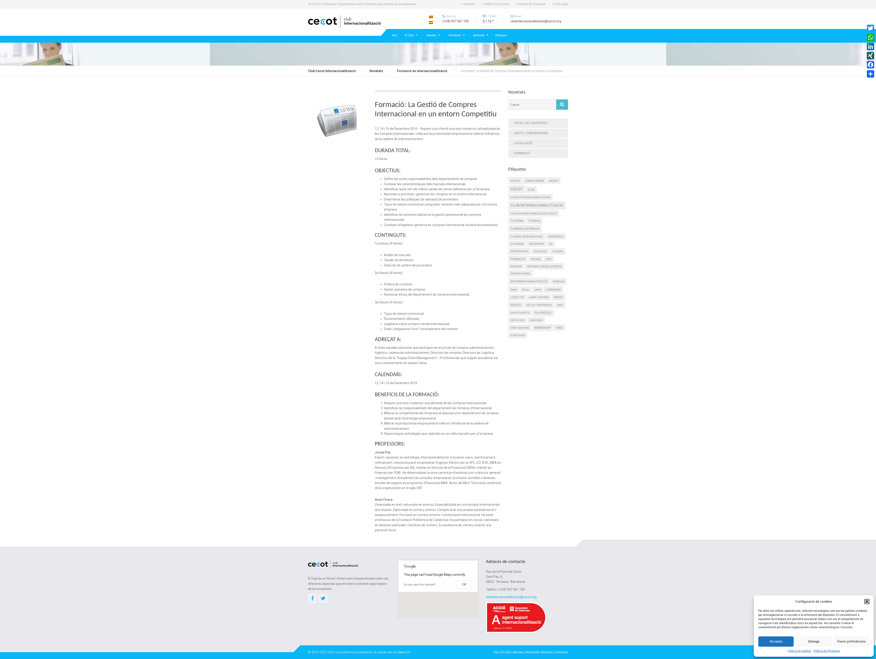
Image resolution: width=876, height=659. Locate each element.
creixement (556, 236)
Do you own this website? (420, 584)
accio (515, 180)
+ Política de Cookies (495, 4)
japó (537, 289)
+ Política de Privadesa (530, 4)
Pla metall (543, 312)
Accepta (776, 641)
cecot (517, 189)
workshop (542, 327)
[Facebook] (870, 64)
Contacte (561, 652)
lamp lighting (539, 297)
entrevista (536, 243)
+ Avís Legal (560, 4)
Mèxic (558, 297)
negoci (516, 305)
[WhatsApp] (870, 37)
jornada (553, 289)
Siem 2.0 (404, 652)
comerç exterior (525, 228)
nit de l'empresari (539, 305)
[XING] (870, 55)
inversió (558, 281)
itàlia (525, 289)
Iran (513, 289)
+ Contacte (468, 4)
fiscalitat (540, 251)
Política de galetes (799, 651)
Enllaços (501, 35)
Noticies (547, 652)
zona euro (518, 335)
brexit (553, 180)
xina (559, 327)
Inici (394, 35)
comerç (534, 220)
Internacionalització (529, 281)
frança (536, 259)
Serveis (431, 35)
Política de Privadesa (826, 651)
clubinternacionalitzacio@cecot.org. (511, 597)
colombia (517, 220)
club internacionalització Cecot (534, 213)
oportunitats (520, 312)
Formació (522, 153)
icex (548, 259)
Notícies (478, 35)
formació (518, 259)
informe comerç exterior (544, 266)
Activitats (454, 35)
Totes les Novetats (531, 123)
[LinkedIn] (870, 46)
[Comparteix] (870, 73)
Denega (813, 641)
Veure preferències (851, 641)
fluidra (557, 251)
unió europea (520, 327)
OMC (560, 305)
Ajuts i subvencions (531, 133)
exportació (519, 251)
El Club (409, 35)
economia (517, 243)
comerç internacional (527, 236)
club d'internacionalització (530, 197)
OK (464, 584)
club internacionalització (537, 205)
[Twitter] (870, 28)
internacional (520, 273)
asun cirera (534, 180)
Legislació (523, 143)
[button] (867, 601)
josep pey (517, 297)
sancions (536, 320)
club (531, 189)
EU (551, 243)
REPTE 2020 (517, 320)
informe (516, 266)
